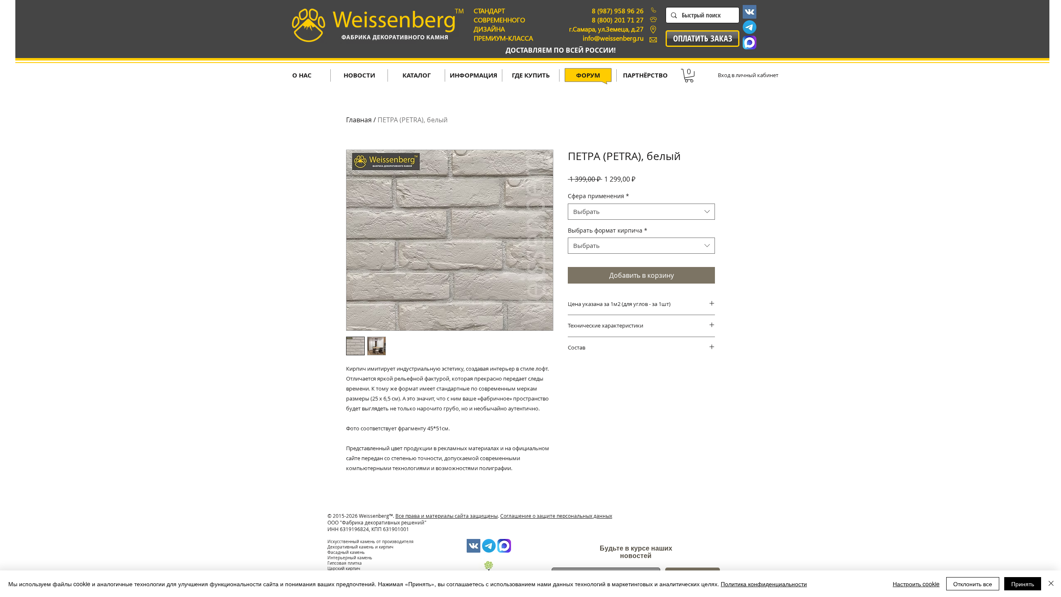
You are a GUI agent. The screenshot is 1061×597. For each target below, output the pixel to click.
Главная (359, 119)
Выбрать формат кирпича (607, 230)
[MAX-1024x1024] (749, 42)
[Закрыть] (1051, 583)
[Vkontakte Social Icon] (749, 12)
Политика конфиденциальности (764, 584)
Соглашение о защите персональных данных (556, 515)
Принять (1022, 584)
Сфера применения (598, 196)
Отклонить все (972, 584)
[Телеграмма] (749, 27)
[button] (689, 76)
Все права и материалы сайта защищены (446, 515)
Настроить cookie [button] (916, 584)
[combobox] (641, 212)
